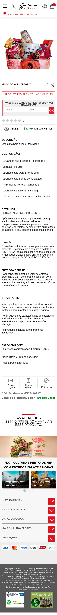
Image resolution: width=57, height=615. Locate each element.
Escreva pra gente (36, 587)
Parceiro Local (45, 397)
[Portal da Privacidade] (15, 596)
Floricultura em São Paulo (14, 483)
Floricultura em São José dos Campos (42, 482)
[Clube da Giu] (28, 456)
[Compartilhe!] (52, 85)
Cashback (44, 6)
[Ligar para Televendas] (14, 6)
